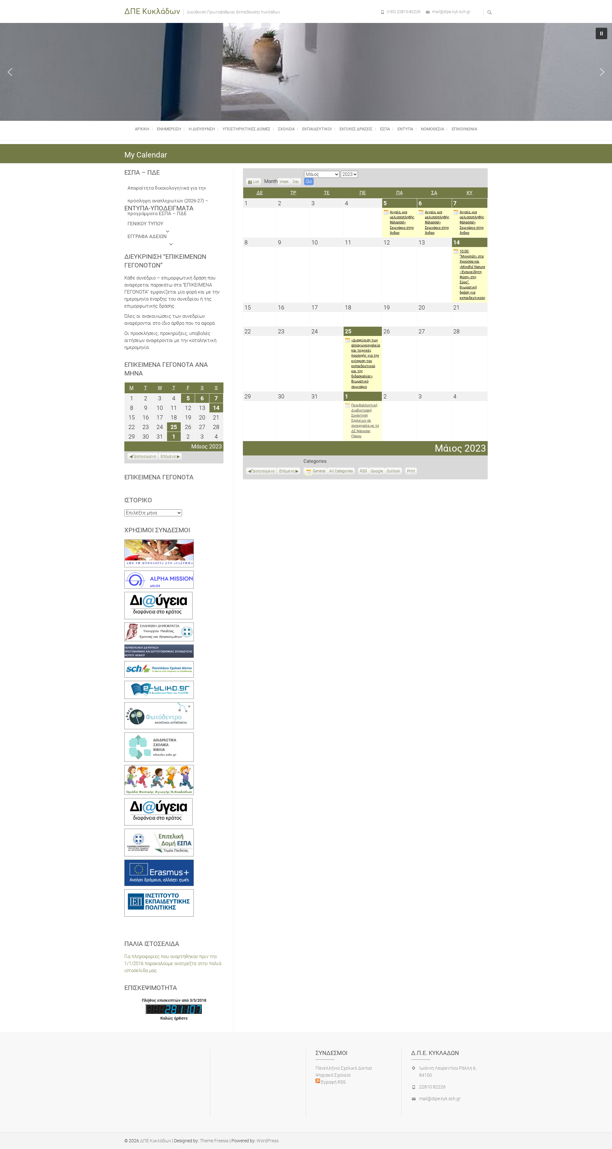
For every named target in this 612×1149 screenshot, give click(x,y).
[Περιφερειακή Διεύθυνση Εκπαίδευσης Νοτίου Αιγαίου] (159, 648)
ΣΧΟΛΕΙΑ (286, 129)
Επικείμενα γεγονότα (158, 477)
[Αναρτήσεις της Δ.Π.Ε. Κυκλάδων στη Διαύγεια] (158, 595)
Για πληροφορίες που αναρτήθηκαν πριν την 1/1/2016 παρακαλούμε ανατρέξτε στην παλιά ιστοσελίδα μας (172, 963)
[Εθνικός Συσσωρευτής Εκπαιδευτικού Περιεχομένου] (159, 706)
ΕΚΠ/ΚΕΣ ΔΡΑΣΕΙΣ (355, 129)
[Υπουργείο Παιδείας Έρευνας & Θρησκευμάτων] (159, 626)
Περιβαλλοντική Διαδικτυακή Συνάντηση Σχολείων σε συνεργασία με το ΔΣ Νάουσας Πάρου (365, 420)
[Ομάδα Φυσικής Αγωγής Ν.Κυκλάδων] (159, 768)
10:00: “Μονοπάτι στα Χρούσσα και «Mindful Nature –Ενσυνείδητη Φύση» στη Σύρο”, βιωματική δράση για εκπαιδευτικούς (472, 274)
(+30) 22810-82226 (403, 11)
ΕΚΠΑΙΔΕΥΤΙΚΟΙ (317, 129)
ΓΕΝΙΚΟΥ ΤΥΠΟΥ (145, 224)
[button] (10, 72)
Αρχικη (142, 129)
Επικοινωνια (464, 129)
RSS (363, 471)
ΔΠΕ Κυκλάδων (152, 11)
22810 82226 (432, 1086)
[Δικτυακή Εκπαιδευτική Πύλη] (159, 684)
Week (284, 181)
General (319, 471)
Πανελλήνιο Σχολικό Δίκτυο (344, 1068)
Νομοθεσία (432, 129)
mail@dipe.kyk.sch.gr (451, 11)
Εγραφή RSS (333, 1082)
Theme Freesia (214, 1140)
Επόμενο (287, 471)
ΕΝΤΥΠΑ (405, 129)
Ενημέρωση (169, 129)
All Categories (341, 471)
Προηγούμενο (263, 471)
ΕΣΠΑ (385, 129)
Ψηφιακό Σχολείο (333, 1075)
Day (296, 181)
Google (377, 472)
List (256, 182)
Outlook (393, 472)
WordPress (268, 1140)
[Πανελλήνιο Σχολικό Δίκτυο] (159, 664)
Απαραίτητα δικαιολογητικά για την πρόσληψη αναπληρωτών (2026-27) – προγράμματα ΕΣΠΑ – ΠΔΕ (167, 189)
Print (412, 472)
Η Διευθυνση (202, 129)
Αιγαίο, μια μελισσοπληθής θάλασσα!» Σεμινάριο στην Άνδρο (402, 222)
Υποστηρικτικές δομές (246, 129)
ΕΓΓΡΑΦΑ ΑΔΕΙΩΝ (147, 236)
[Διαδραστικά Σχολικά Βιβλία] (159, 736)
